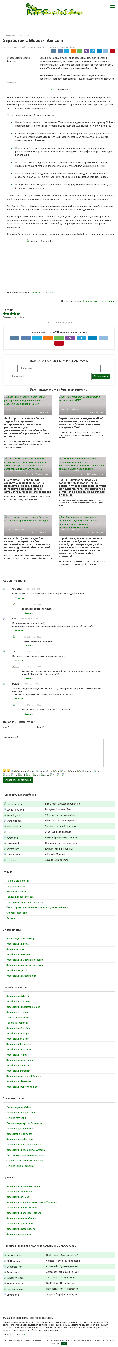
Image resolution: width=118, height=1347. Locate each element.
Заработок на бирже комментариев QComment (31, 1202)
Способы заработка (66, 47)
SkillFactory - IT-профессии (60, 1283)
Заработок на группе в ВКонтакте (24, 1076)
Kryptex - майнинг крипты (59, 848)
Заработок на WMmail (17, 996)
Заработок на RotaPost (42, 292)
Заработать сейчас (16, 949)
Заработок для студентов (20, 1128)
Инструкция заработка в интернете (25, 1155)
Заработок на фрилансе (19, 1191)
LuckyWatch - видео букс (58, 809)
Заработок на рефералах (19, 1139)
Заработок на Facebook (18, 1049)
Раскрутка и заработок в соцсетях (24, 902)
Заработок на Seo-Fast (18, 1028)
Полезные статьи (15, 886)
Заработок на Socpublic (18, 1001)
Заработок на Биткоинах (19, 1081)
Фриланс (11, 918)
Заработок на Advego (17, 1033)
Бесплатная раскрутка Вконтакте (24, 1123)
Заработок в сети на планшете (99, 301)
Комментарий (10, 737)
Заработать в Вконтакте (19, 1134)
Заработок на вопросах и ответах (24, 1213)
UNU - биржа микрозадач (58, 832)
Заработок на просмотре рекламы (24, 965)
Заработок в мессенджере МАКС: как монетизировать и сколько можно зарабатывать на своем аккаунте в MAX (81, 423)
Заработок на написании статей (23, 1186)
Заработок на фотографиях (20, 1229)
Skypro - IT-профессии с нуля (61, 1294)
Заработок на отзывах (18, 1197)
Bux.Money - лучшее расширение (62, 803)
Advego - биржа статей (57, 860)
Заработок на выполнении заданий (25, 959)
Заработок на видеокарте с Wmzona (25, 1150)
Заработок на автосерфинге (21, 975)
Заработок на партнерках (19, 1060)
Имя (6, 727)
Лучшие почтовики (16, 1118)
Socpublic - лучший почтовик (60, 826)
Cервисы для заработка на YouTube (25, 1160)
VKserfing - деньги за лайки (60, 815)
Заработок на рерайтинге (19, 1223)
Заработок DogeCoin (17, 970)
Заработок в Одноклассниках (22, 1086)
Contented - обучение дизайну (62, 1266)
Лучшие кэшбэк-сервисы (20, 1166)
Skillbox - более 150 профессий (63, 1260)
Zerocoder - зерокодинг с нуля (62, 1272)
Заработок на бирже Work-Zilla (22, 1207)
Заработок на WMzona (18, 954)
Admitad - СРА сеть (55, 854)
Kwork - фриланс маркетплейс (61, 837)
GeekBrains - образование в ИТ (62, 1255)
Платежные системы (17, 880)
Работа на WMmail (16, 891)
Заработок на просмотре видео (23, 1007)
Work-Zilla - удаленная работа (61, 820)
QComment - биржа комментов (61, 843)
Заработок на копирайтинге (21, 1218)
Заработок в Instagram (18, 1070)
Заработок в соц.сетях (18, 1038)
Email (40, 727)
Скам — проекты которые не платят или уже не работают (37, 907)
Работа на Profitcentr (17, 1022)
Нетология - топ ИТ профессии (62, 1288)
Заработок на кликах (17, 943)
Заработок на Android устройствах (24, 1144)
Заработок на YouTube (18, 1065)
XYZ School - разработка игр (61, 1277)
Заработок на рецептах (18, 1234)
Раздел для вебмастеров (20, 896)
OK (64, 1343)
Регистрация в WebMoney (20, 938)
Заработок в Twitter (16, 1054)
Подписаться (101, 376)
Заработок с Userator (17, 1012)
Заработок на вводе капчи (20, 1112)
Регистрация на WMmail (19, 1107)
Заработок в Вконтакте (18, 1044)
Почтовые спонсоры (17, 1017)
